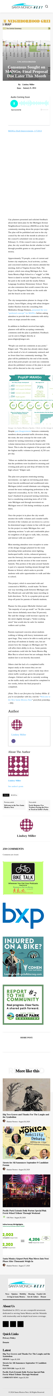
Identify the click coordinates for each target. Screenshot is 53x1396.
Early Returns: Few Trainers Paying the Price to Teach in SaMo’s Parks (39, 807)
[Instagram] (13, 1324)
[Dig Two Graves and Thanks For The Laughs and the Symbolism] (26, 1094)
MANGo (14, 795)
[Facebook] (17, 1044)
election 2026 (8, 1368)
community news (10, 1377)
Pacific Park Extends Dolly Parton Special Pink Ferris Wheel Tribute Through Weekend (24, 1212)
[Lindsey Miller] (26, 825)
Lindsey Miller (28, 85)
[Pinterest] (29, 1044)
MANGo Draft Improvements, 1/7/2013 (25, 131)
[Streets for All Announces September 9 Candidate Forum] (26, 1142)
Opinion (6, 1359)
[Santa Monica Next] (27, 6)
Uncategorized (26, 62)
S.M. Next (10, 1218)
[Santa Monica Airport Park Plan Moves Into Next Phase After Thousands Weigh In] (26, 1238)
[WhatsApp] (36, 1044)
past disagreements (23, 431)
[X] (23, 1044)
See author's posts (15, 786)
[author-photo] (4, 1122)
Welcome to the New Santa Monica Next (14, 806)
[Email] (13, 741)
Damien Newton (12, 1122)
